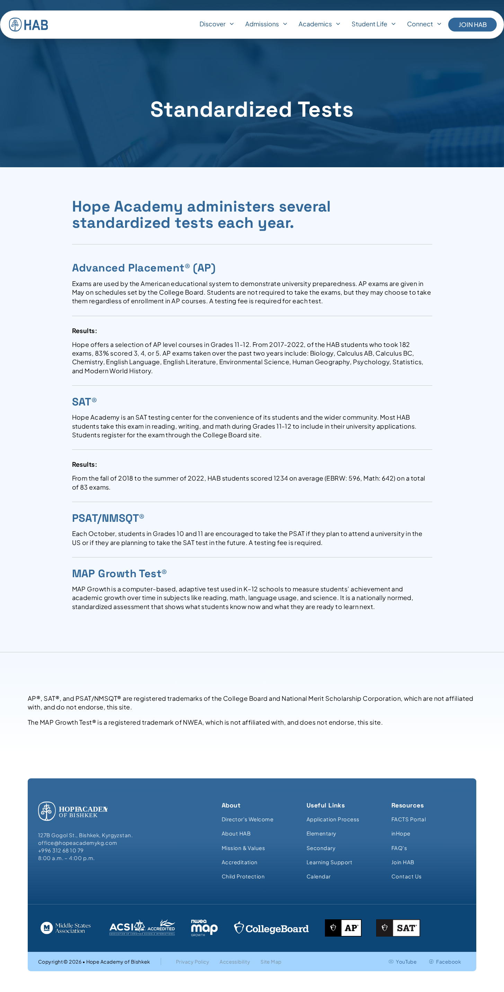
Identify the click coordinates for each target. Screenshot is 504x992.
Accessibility (235, 961)
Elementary (321, 833)
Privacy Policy (192, 961)
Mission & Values (243, 847)
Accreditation (240, 862)
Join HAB (473, 24)
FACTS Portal (408, 819)
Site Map (271, 961)
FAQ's (399, 847)
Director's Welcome (247, 819)
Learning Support (329, 862)
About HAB (236, 833)
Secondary (321, 847)
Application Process (333, 819)
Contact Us (406, 876)
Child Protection (243, 876)
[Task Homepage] (28, 25)
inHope (400, 833)
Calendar (319, 876)
